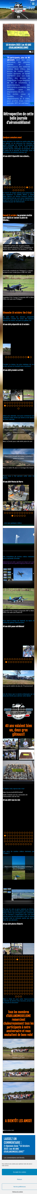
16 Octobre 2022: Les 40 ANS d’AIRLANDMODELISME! (18, 46)
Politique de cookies (17, 1191)
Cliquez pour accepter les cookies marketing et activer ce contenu (18, 431)
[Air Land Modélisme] (18, 8)
